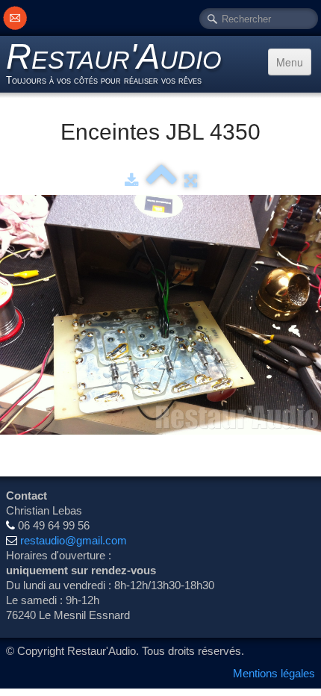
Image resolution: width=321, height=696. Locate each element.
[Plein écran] (190, 180)
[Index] (161, 180)
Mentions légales (274, 673)
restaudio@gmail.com (73, 540)
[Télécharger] (132, 180)
